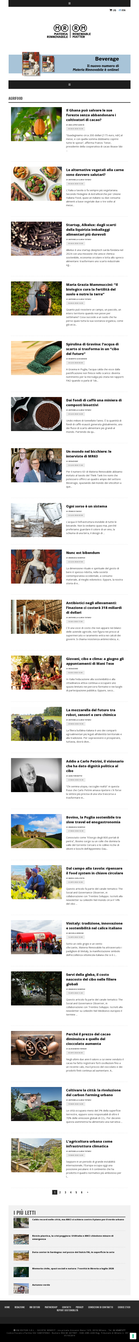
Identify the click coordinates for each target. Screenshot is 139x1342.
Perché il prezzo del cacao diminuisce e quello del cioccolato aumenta (88, 1039)
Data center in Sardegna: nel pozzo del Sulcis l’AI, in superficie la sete (73, 1252)
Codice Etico (124, 1307)
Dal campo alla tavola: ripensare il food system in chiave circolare (94, 870)
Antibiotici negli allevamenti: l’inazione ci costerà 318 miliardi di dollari (94, 608)
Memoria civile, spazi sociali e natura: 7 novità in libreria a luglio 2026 (73, 1268)
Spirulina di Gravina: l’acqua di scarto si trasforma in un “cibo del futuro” (92, 349)
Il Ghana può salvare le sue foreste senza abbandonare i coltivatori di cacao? (91, 115)
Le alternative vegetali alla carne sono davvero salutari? (95, 172)
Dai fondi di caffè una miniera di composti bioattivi (94, 402)
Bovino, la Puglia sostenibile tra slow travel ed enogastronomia (93, 819)
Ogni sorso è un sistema (86, 506)
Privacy (79, 1307)
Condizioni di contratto (100, 1307)
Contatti (66, 1307)
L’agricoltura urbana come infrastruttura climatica (89, 1143)
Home (7, 1307)
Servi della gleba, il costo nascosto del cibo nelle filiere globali (91, 979)
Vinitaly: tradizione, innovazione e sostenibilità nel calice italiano (94, 925)
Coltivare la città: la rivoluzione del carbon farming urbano (93, 1092)
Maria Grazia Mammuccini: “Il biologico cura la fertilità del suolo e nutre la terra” (92, 289)
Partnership (51, 1307)
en (123, 10)
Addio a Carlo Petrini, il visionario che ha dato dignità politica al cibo (95, 766)
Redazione (20, 1307)
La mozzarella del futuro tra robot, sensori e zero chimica (91, 712)
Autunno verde (41, 1284)
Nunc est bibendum (83, 552)
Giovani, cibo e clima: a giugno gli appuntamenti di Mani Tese (95, 661)
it (120, 10)
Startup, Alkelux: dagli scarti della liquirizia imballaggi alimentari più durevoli (91, 230)
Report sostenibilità (67, 1310)
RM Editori (34, 1307)
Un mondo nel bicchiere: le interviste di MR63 (88, 453)
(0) (114, 10)
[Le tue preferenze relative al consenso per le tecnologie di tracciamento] (133, 1336)
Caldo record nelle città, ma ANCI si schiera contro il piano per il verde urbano (78, 1219)
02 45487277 (119, 1330)
